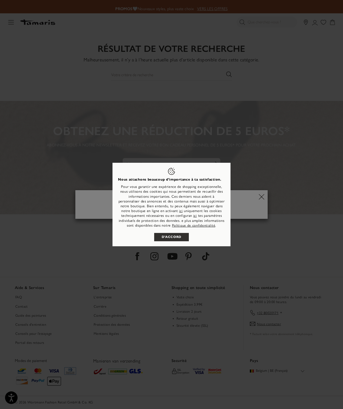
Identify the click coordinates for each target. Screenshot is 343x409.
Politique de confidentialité (193, 225)
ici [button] (195, 216)
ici (181, 211)
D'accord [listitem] (171, 237)
